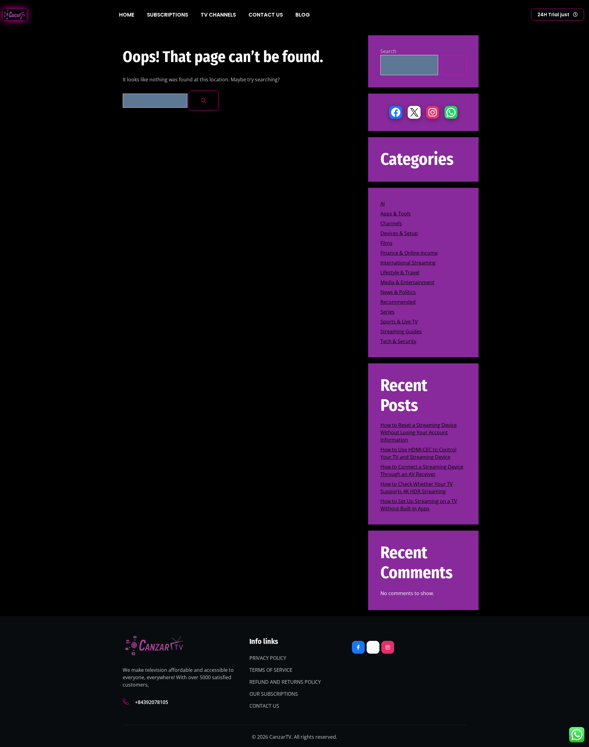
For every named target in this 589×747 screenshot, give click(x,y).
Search (388, 51)
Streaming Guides (401, 331)
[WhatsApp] (450, 112)
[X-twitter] (373, 647)
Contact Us (265, 14)
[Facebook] (395, 112)
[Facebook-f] (358, 647)
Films (386, 243)
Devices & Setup (399, 233)
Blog (302, 14)
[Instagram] (432, 112)
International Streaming (408, 262)
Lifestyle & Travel (399, 272)
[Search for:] (156, 100)
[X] (414, 112)
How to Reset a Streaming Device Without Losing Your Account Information (418, 432)
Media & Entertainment (407, 282)
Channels (391, 223)
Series (387, 311)
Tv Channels (218, 14)
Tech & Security (398, 341)
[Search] (204, 101)
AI (382, 203)
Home (126, 14)
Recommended (398, 302)
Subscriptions (167, 14)
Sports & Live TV (399, 321)
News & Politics (398, 292)
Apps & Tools (395, 213)
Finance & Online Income (409, 253)
